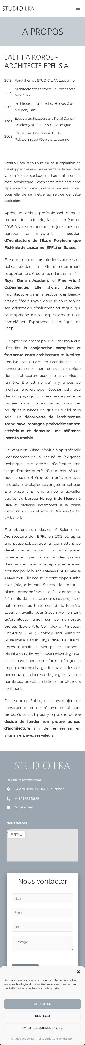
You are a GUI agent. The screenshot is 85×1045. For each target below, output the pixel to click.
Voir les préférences (42, 1028)
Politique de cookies (22, 1038)
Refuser (42, 1016)
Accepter (42, 1004)
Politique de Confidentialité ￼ (55, 1038)
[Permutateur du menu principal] (78, 8)
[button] (78, 972)
